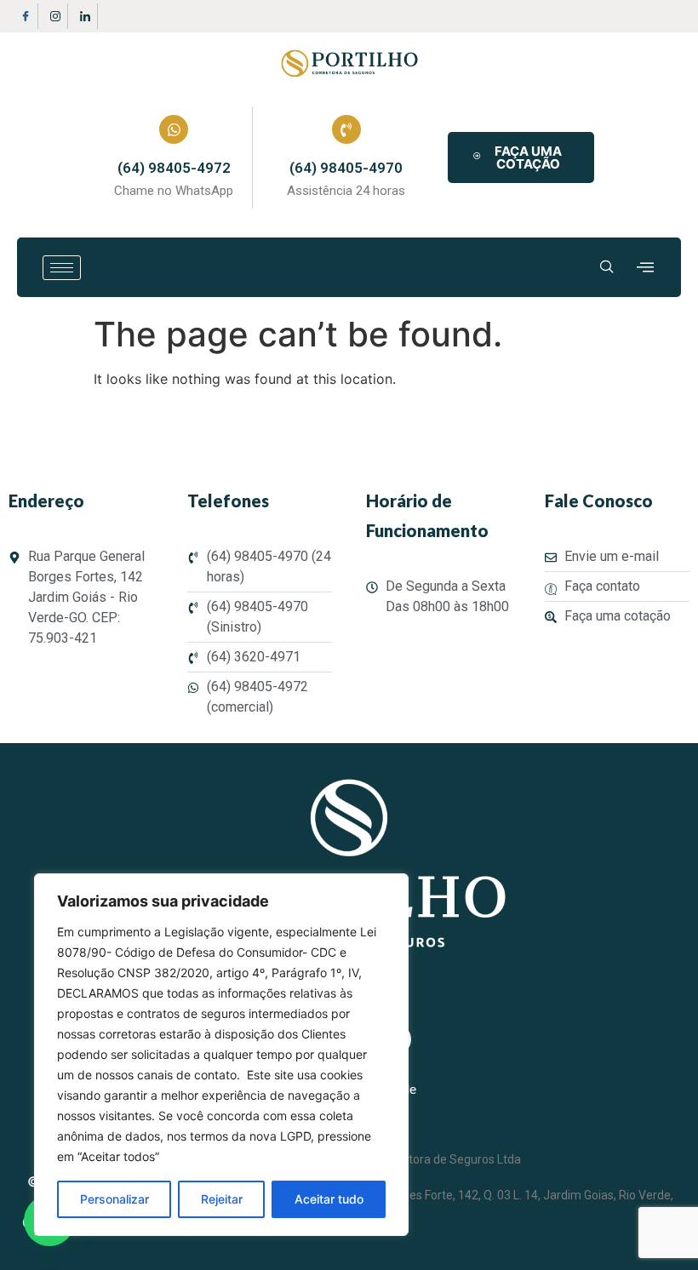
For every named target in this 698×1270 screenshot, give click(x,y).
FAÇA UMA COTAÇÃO (528, 157)
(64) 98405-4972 (174, 167)
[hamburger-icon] (62, 267)
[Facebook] (25, 16)
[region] (221, 1054)
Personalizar (114, 1199)
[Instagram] (55, 16)
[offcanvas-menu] (645, 268)
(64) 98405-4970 (346, 167)
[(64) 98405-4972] (173, 129)
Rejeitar (222, 1199)
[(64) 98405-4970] (346, 129)
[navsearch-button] (607, 267)
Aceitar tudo (329, 1199)
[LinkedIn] (85, 16)
